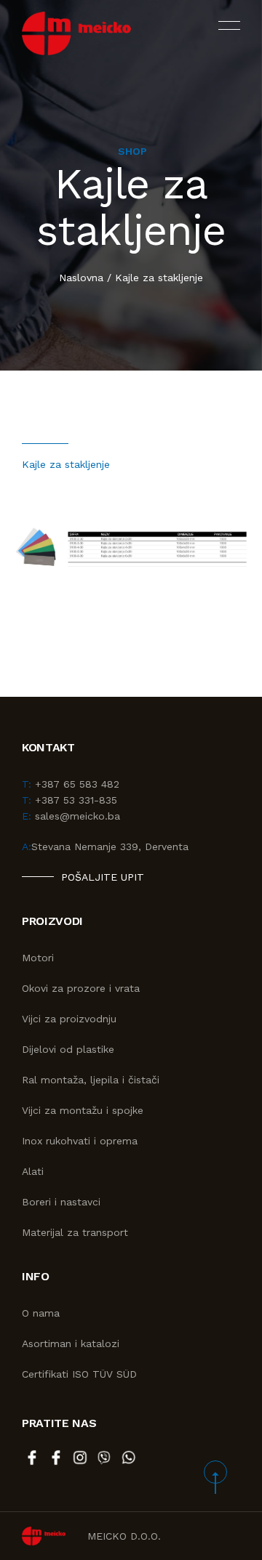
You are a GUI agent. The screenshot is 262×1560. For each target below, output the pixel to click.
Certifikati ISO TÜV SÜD (79, 1374)
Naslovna (81, 277)
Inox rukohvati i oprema (80, 1141)
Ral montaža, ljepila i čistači (90, 1080)
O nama (41, 1313)
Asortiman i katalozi (70, 1343)
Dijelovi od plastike (68, 1049)
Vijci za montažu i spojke (82, 1110)
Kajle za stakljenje (159, 277)
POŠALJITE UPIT (102, 877)
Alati (33, 1171)
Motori (38, 957)
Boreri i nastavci (61, 1202)
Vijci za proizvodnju (69, 1018)
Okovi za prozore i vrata (81, 988)
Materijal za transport (75, 1232)
